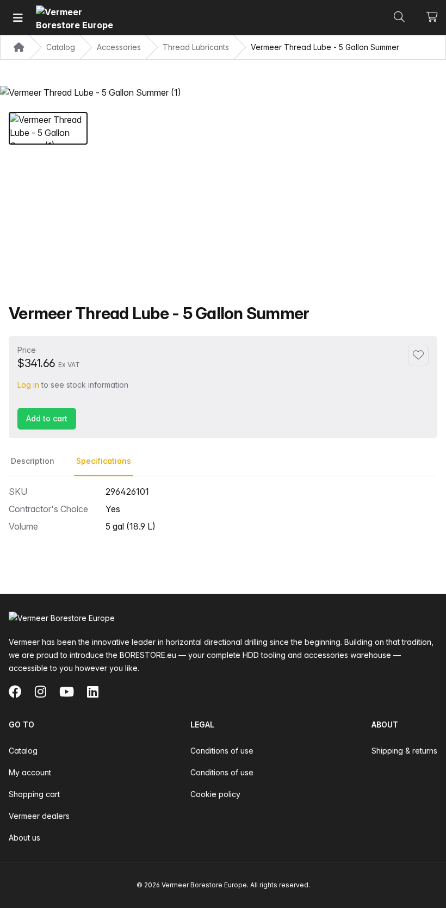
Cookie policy (215, 794)
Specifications (103, 460)
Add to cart (46, 418)
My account (30, 772)
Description (32, 460)
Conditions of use (221, 750)
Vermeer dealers (39, 815)
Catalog (23, 750)
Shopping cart (34, 794)
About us (24, 837)
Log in (28, 384)
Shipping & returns (404, 750)
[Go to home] (76, 17)
